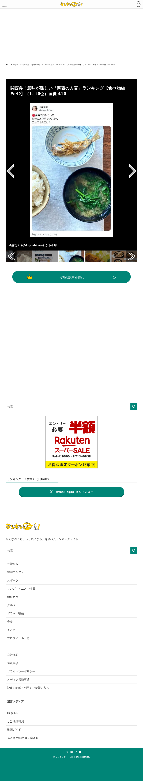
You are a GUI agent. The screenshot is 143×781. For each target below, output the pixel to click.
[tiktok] (75, 752)
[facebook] (63, 752)
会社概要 (12, 655)
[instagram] (71, 752)
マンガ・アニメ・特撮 (21, 588)
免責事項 (12, 663)
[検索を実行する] (133, 406)
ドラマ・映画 (15, 613)
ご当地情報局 (15, 721)
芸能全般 (12, 564)
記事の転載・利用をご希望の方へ (28, 688)
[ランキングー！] (71, 4)
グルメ (11, 605)
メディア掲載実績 (18, 679)
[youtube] (79, 752)
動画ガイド (14, 729)
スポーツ (12, 580)
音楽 (10, 622)
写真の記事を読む (71, 277)
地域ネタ (12, 597)
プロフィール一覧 (18, 638)
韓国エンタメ (15, 572)
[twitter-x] (67, 752)
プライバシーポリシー (21, 671)
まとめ (11, 630)
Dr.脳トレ (13, 713)
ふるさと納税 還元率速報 (23, 738)
